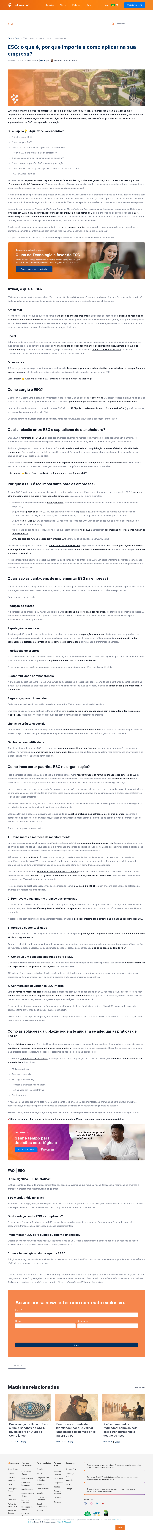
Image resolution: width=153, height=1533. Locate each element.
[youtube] (104, 1504)
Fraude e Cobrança (25, 1501)
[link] (64, 60)
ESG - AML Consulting (26, 1515)
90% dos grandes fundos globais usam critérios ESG (39, 539)
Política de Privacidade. (64, 1522)
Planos (63, 5)
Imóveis (40, 1511)
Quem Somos (13, 1469)
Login (106, 5)
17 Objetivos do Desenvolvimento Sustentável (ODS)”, (98, 408)
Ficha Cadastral (43, 1489)
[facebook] (86, 1504)
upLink (39, 1473)
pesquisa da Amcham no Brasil (64, 545)
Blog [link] (10, 38)
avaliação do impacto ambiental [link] (72, 316)
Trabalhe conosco (11, 1479)
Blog (89, 5)
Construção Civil (70, 1474)
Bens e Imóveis (27, 1478)
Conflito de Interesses (26, 1484)
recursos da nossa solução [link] (33, 1058)
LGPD (10, 1495)
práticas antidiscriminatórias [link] (106, 349)
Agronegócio (71, 1469)
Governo (57, 1498)
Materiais (76, 5)
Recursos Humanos (57, 1473)
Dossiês (40, 1469)
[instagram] (92, 1504)
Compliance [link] (17, 1365)
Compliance (58, 1483)
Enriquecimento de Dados (28, 1494)
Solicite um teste (134, 5)
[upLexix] (18, 5)
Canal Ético (12, 1500)
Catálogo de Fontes (12, 1490)
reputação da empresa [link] (92, 634)
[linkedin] (98, 1504)
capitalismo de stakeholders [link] (71, 448)
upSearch (40, 1484)
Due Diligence (27, 1489)
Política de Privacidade (12, 1505)
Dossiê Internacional (42, 1505)
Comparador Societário (42, 1498)
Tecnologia (58, 1478)
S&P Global (28, 521)
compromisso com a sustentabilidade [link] (53, 752)
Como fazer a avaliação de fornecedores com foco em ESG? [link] (56, 473)
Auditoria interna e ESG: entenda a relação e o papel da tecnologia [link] (59, 378)
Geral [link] (10, 24)
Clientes (11, 1473)
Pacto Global (97, 398)
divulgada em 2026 (17, 213)
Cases (10, 1484)
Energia (69, 1489)
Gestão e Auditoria (57, 1492)
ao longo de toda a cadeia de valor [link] (108, 948)
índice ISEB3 (85, 530)
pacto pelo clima (54, 502)
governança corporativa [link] (72, 227)
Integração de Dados (27, 1508)
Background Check (26, 1473)
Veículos (40, 1493)
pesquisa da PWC (35, 511)
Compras (57, 1502)
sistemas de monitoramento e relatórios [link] (57, 871)
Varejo (68, 1484)
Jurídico (57, 1487)
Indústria (69, 1480)
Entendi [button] (120, 1527)
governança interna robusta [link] (27, 991)
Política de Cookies (12, 1512)
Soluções (49, 5)
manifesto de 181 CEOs (32, 438)
